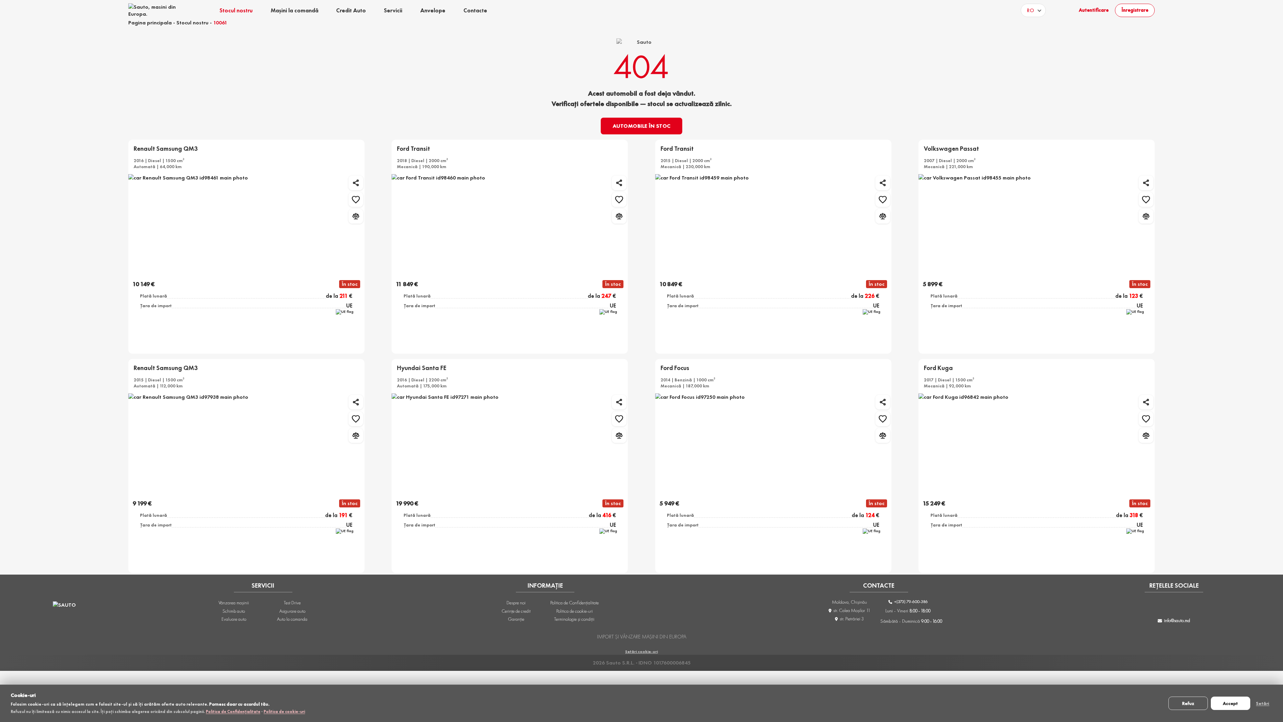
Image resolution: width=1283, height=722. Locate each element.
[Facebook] (1147, 606)
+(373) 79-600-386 (910, 601)
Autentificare (1094, 10)
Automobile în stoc (642, 125)
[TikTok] (1182, 606)
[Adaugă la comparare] (355, 216)
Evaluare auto (234, 619)
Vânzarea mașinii (234, 603)
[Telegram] (1200, 606)
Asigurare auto (292, 611)
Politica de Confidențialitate (233, 711)
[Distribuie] (355, 182)
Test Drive (292, 603)
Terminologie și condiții (574, 619)
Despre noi (516, 603)
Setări (1262, 703)
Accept (1230, 703)
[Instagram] (1165, 606)
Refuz (1188, 703)
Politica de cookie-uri (284, 711)
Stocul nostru (192, 22)
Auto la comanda (292, 619)
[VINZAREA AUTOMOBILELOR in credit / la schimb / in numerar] (156, 10)
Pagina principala (150, 22)
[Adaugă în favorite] (355, 199)
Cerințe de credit (516, 611)
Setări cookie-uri (641, 651)
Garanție (516, 619)
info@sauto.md (1177, 620)
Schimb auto (234, 611)
